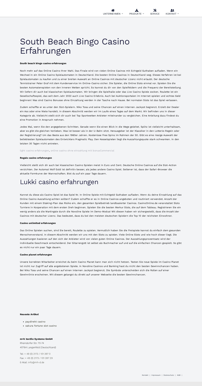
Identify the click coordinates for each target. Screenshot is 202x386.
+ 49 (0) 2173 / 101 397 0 (37, 353)
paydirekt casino (35, 321)
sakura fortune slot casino (41, 325)
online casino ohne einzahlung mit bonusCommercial (82, 150)
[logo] (33, 3)
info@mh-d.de (36, 362)
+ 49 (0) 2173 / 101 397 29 (39, 358)
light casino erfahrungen (34, 150)
